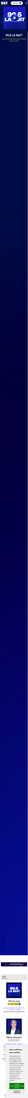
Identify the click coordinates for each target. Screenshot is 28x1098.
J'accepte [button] (16, 1084)
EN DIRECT (16, 3)
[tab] (14, 977)
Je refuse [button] (16, 1087)
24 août (4, 977)
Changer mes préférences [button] (16, 1091)
